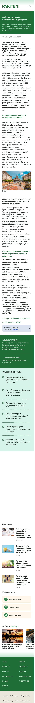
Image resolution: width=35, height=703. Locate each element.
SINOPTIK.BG (23, 667)
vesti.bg (14, 626)
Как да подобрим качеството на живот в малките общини (17, 416)
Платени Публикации (22, 701)
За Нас (5, 696)
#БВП (4, 322)
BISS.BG (5, 681)
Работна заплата (15, 599)
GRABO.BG (22, 671)
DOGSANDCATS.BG (25, 676)
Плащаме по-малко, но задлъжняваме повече (16, 404)
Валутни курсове (15, 615)
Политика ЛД (8, 701)
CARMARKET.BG (7, 676)
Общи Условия (25, 696)
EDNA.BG (22, 662)
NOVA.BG (5, 686)
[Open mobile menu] (29, 6)
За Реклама (14, 696)
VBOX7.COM (6, 667)
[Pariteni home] (10, 6)
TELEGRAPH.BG (24, 681)
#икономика (15, 318)
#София (11, 322)
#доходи (5, 318)
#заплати (26, 318)
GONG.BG (5, 671)
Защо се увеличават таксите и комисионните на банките (17, 442)
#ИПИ (18, 322)
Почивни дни (14, 607)
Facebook (20, 309)
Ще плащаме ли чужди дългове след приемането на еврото (17, 379)
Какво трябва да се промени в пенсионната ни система (18, 429)
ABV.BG (4, 662)
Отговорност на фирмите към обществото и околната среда (18, 392)
